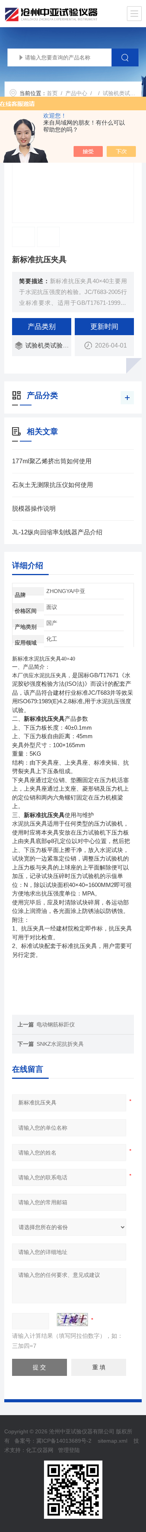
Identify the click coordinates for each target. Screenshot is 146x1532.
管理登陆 (69, 1450)
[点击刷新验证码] (72, 1319)
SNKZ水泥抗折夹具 (60, 1044)
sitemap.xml (112, 1441)
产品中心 (76, 93)
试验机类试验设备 (50, 345)
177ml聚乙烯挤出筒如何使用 (51, 461)
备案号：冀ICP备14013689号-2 (52, 1441)
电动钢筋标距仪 (56, 1024)
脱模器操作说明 (34, 508)
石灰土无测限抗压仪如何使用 (52, 485)
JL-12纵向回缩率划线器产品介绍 (57, 532)
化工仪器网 (39, 1450)
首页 (52, 93)
